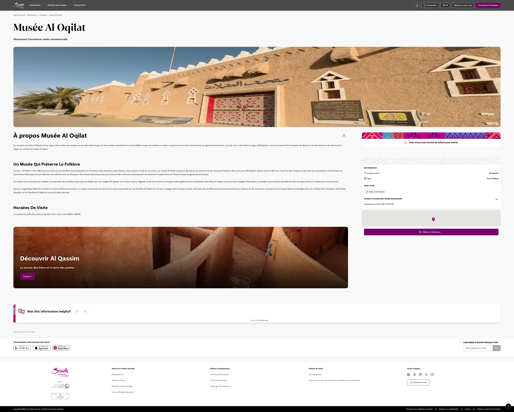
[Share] (344, 135)
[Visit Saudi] (60, 372)
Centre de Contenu (219, 374)
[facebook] (414, 374)
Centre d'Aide (315, 374)
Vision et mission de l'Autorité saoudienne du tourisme (334, 380)
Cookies (468, 409)
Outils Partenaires (218, 380)
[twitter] (426, 374)
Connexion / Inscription (488, 5)
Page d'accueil (19, 15)
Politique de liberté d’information (489, 409)
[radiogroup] (81, 311)
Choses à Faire (118, 380)
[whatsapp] (409, 374)
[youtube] (432, 374)
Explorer (27, 276)
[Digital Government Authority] (60, 396)
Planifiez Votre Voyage (122, 386)
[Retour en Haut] (508, 406)
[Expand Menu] (41, 5)
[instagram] (420, 374)
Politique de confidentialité (448, 409)
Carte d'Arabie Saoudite (123, 392)
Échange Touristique (219, 386)
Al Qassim (43, 15)
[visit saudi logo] (18, 5)
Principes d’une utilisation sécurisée (420, 409)
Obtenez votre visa (463, 5)
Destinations (32, 15)
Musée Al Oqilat (55, 15)
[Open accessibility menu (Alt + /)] (417, 5)
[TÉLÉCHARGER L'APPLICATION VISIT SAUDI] (22, 348)
